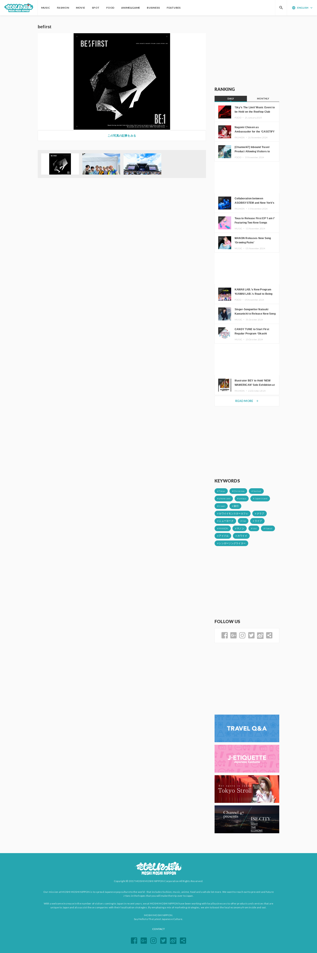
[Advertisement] (247, 51)
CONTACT (158, 929)
